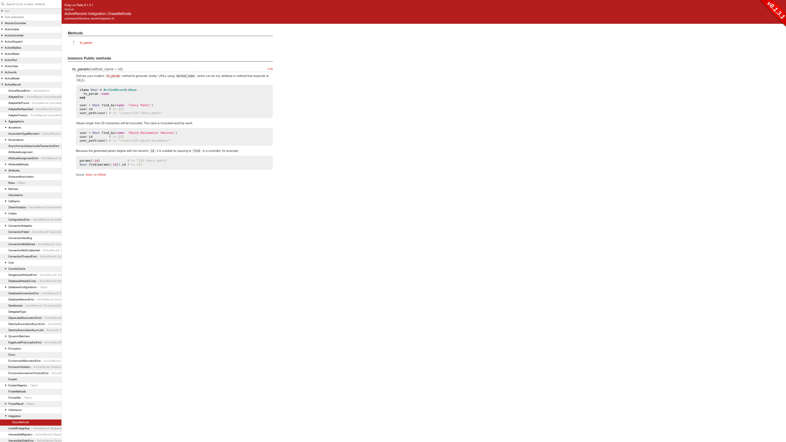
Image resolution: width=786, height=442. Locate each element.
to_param (86, 42)
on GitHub (100, 174)
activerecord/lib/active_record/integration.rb (89, 18)
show (89, 174)
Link (270, 69)
